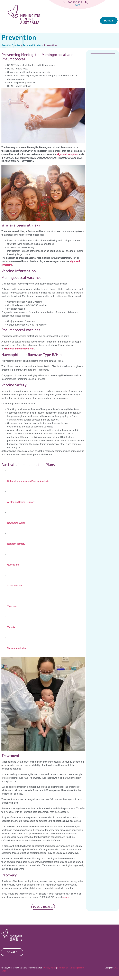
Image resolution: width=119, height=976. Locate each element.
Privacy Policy (49, 968)
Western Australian (17, 648)
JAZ (116, 968)
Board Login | (63, 968)
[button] (59, 21)
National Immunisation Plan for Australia (28, 481)
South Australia (15, 585)
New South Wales (16, 523)
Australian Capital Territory (21, 502)
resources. (67, 897)
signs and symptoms (68, 154)
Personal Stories (10, 45)
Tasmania (12, 606)
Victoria (11, 627)
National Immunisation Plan (19, 348)
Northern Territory (16, 543)
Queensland (13, 564)
